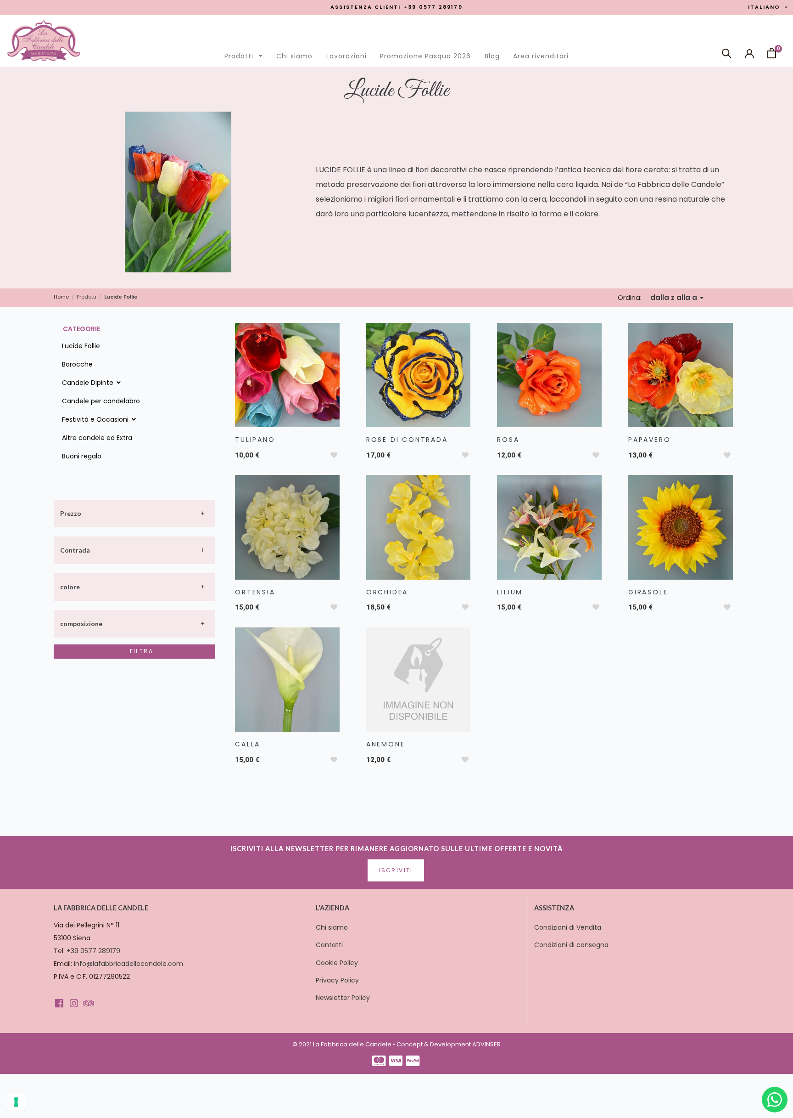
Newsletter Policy (343, 997)
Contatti (329, 944)
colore (70, 587)
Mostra (286, 372)
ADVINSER (486, 1044)
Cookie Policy (337, 962)
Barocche (77, 364)
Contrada (75, 550)
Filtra (141, 651)
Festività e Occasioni (96, 419)
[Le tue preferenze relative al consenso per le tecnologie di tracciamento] (16, 1102)
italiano (767, 7)
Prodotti (246, 54)
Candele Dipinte (88, 382)
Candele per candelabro (101, 401)
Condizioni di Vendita (567, 927)
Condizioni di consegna (571, 944)
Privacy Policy (337, 980)
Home (61, 296)
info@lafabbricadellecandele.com (128, 963)
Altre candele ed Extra (97, 437)
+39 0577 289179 (93, 950)
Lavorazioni (346, 56)
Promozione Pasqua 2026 (425, 56)
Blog (492, 56)
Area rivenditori (541, 56)
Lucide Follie (81, 345)
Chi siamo (294, 56)
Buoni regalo (81, 456)
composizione (81, 623)
